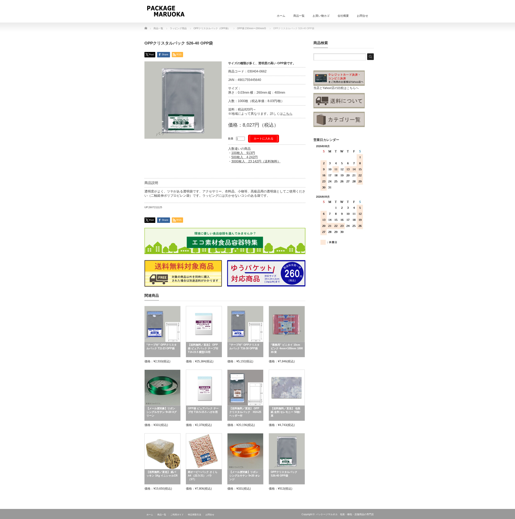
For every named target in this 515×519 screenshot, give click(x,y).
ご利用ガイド (177, 514)
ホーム (281, 15)
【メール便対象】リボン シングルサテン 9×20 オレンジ (244, 475)
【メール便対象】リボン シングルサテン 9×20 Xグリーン (161, 412)
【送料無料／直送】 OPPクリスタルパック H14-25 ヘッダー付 (245, 412)
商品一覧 (299, 15)
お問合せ (362, 15)
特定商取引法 (194, 514)
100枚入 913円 (243, 153)
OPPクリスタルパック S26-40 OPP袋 (284, 473)
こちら (288, 113)
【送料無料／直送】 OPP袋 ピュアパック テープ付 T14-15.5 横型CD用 (203, 348)
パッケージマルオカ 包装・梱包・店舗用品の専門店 (345, 514)
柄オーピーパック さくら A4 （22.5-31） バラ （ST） (202, 475)
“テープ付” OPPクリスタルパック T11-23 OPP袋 (161, 346)
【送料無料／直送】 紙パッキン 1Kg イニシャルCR (161, 473)
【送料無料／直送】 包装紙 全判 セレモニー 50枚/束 (285, 412)
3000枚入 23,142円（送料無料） (256, 161)
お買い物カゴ (321, 15)
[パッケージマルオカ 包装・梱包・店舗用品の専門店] (165, 11)
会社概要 (343, 15)
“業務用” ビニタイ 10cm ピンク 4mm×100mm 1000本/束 (287, 348)
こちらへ (353, 88)
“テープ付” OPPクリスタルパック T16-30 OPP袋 (244, 346)
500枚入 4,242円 (244, 157)
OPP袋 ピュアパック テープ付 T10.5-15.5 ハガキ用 (203, 410)
